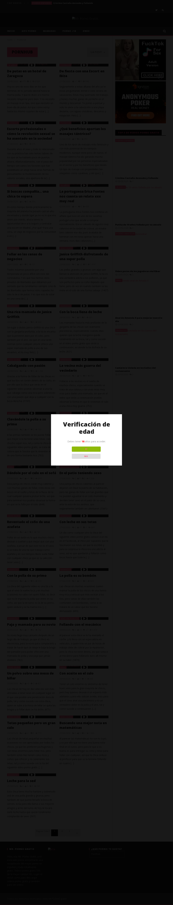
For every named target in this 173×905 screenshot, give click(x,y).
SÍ (86, 449)
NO (86, 456)
